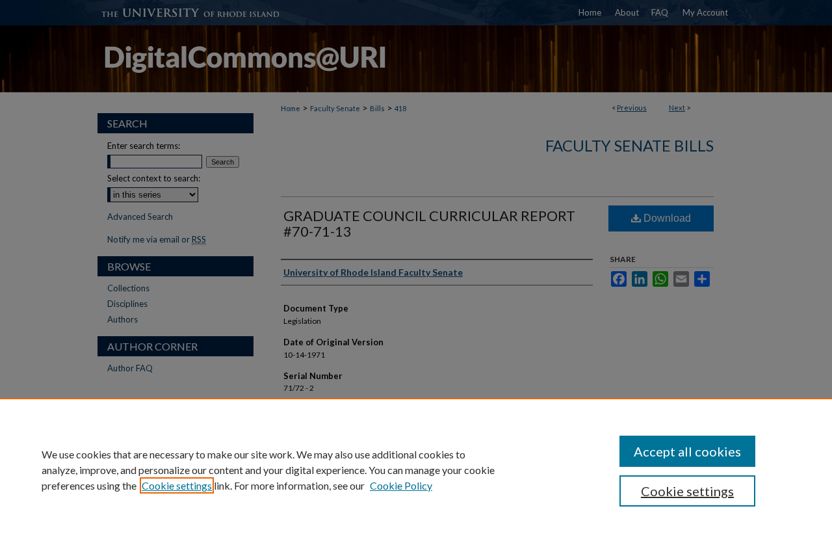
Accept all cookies (687, 451)
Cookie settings (177, 485)
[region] (416, 469)
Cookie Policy (401, 485)
